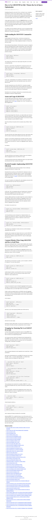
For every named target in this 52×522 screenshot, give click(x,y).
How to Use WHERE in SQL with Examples (14, 476)
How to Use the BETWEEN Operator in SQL (14, 470)
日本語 (31, 516)
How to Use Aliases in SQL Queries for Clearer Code (16, 468)
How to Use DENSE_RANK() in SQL (13, 440)
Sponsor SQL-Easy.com (25, 519)
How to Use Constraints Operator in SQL (13, 455)
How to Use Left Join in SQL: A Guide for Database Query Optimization (19, 508)
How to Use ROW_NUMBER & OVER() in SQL (15, 445)
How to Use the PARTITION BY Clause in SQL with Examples (17, 485)
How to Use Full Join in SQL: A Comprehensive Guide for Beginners (18, 503)
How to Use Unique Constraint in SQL (13, 446)
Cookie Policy (30, 519)
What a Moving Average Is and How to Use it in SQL (16, 457)
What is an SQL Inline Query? (11, 452)
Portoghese (23, 516)
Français (29, 516)
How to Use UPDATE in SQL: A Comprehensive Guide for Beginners (19, 493)
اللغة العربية (35, 516)
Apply (37, 18)
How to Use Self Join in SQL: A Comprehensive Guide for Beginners (18, 502)
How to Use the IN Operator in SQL (12, 471)
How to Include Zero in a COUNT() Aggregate (14, 449)
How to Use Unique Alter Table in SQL (13, 443)
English (19, 516)
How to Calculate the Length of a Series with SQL (15, 467)
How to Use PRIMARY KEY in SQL (12, 442)
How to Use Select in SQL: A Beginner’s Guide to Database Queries (18, 495)
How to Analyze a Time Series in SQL (13, 458)
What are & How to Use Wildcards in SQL (14, 473)
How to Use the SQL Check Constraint (13, 439)
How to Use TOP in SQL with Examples (13, 474)
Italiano (26, 516)
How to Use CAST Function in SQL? (13, 488)
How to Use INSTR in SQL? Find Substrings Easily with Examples (18, 483)
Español (21, 516)
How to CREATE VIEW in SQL (12, 434)
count (16, 101)
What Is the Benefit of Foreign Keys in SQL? (14, 454)
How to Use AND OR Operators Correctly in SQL (15, 477)
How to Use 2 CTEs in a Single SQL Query (14, 464)
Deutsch (33, 516)
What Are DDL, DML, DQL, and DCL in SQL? (14, 451)
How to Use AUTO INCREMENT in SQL (13, 436)
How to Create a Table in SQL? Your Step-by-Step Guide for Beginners (19, 492)
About (21, 519)
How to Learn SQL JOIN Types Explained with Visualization (17, 430)
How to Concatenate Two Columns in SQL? (14, 448)
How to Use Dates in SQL (11, 433)
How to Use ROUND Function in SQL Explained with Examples (18, 486)
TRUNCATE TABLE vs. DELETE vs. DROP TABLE (15, 461)
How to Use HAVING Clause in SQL (13, 479)
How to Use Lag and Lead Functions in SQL (14, 465)
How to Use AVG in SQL (10, 431)
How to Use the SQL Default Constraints (13, 437)
